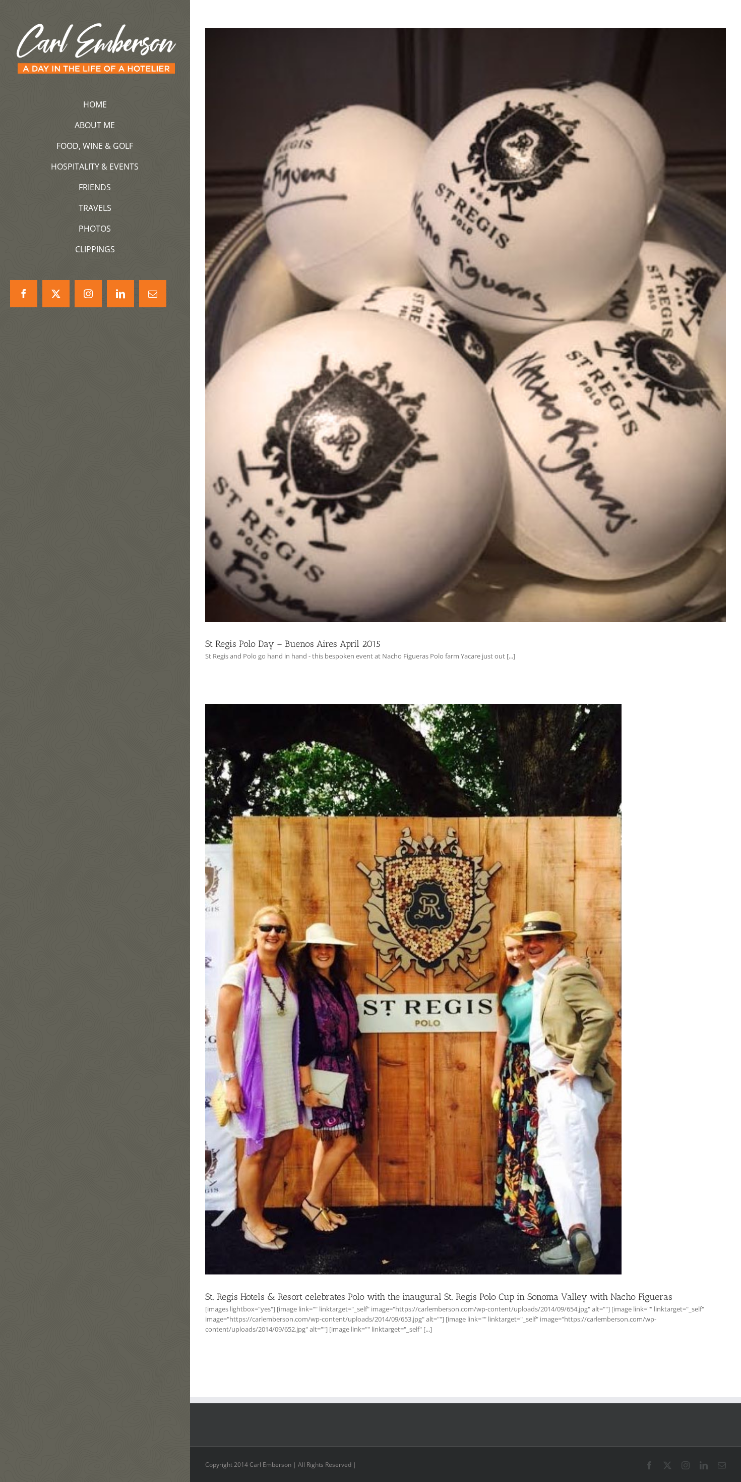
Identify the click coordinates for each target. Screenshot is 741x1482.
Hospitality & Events (414, 998)
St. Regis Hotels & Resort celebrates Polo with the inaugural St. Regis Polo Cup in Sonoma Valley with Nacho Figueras (438, 1296)
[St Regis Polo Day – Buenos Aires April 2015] (465, 325)
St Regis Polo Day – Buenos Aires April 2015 (293, 643)
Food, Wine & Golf (465, 332)
